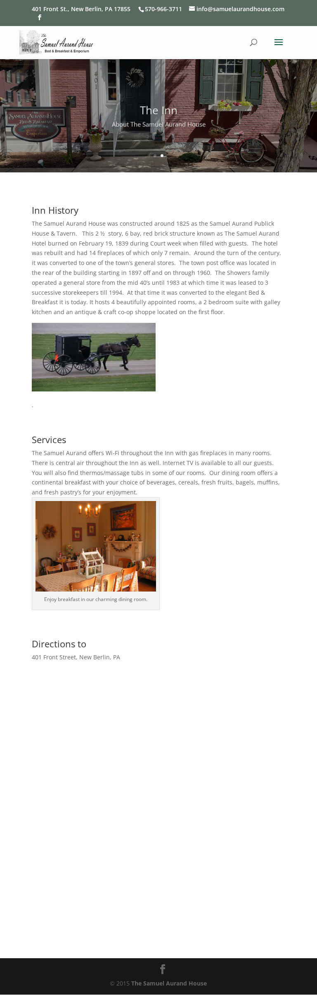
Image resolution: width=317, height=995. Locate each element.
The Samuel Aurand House (169, 983)
